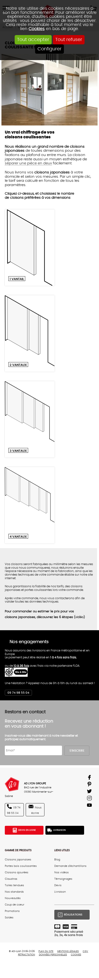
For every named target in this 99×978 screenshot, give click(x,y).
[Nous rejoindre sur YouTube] (90, 805)
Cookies (37, 29)
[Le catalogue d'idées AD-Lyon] (90, 785)
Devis (58, 885)
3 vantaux (18, 451)
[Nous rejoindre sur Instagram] (90, 799)
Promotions (12, 911)
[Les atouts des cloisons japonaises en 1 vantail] (30, 247)
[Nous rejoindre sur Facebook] (90, 778)
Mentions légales (68, 951)
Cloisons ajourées (16, 872)
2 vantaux (18, 365)
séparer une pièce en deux (28, 163)
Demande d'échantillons (70, 866)
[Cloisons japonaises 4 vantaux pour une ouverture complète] (30, 505)
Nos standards (14, 891)
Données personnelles (53, 954)
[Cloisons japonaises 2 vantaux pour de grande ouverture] (30, 333)
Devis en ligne (27, 830)
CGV (85, 951)
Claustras (11, 879)
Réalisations (73, 914)
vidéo (79, 617)
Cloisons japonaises (18, 859)
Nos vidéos (61, 872)
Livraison (59, 830)
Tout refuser (68, 39)
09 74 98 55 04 (18, 692)
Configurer (49, 49)
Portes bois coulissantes (21, 866)
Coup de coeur (14, 904)
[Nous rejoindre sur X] (90, 792)
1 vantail (17, 279)
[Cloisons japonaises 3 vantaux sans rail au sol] (30, 419)
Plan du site (45, 951)
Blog (57, 859)
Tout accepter (33, 39)
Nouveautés (13, 898)
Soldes (9, 917)
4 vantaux (18, 536)
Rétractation (26, 954)
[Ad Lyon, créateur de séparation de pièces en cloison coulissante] (12, 784)
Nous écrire (36, 810)
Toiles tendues (14, 885)
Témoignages (63, 879)
